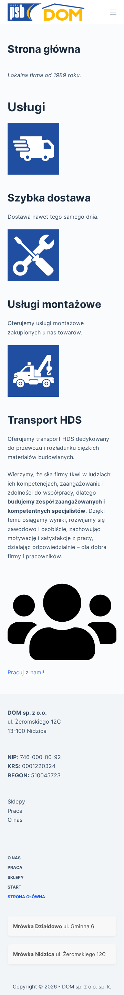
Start (14, 887)
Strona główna (26, 896)
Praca (15, 810)
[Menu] (113, 12)
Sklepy (16, 801)
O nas (15, 819)
